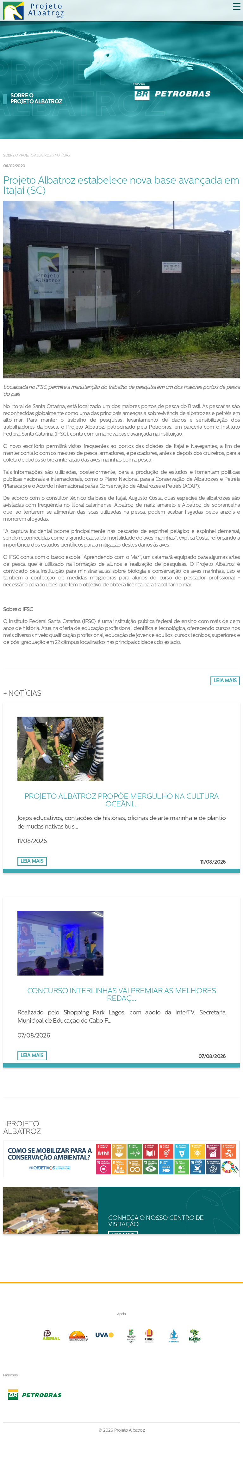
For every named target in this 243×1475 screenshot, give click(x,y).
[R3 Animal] (50, 1335)
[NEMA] (77, 1335)
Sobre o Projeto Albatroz (27, 155)
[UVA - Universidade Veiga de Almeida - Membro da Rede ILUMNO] (104, 1335)
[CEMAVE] (173, 1335)
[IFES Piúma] (131, 1335)
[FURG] (153, 1335)
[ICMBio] (195, 1335)
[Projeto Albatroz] (33, 10)
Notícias (62, 155)
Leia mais (225, 680)
